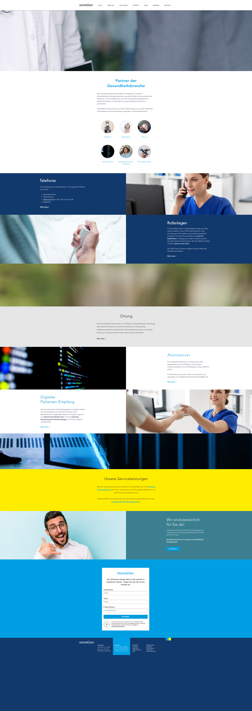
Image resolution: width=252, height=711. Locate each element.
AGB (133, 651)
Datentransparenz (136, 649)
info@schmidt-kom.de (121, 651)
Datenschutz (135, 648)
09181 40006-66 (123, 649)
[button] (124, 5)
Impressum (135, 646)
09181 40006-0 (123, 647)
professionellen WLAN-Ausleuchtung (124, 502)
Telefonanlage (48, 199)
